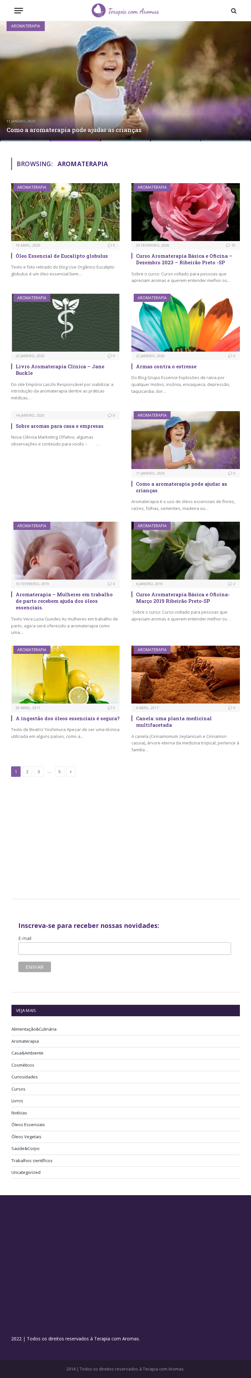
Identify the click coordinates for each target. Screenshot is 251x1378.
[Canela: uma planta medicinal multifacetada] (185, 675)
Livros (17, 1101)
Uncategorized (26, 1172)
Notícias (19, 1113)
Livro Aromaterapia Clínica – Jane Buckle (60, 369)
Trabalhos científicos (32, 1160)
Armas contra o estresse (166, 366)
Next (239, 77)
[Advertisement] (66, 839)
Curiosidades (24, 1077)
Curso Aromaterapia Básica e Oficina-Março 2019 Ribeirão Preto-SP (183, 597)
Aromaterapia (25, 26)
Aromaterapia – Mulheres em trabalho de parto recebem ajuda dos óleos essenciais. (64, 601)
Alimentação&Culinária (34, 1029)
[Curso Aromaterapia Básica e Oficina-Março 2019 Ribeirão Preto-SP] (185, 551)
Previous (12, 77)
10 (233, 245)
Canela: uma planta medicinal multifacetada (174, 721)
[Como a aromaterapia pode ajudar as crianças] (125, 81)
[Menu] (18, 10)
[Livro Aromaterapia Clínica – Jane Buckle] (65, 323)
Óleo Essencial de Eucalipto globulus (62, 256)
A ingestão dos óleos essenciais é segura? (68, 718)
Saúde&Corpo (25, 1148)
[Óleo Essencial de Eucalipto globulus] (65, 212)
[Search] (233, 10)
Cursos (18, 1089)
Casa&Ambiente (27, 1053)
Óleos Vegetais (26, 1137)
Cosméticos (22, 1065)
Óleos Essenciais (28, 1124)
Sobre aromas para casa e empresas (60, 426)
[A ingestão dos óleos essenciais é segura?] (65, 675)
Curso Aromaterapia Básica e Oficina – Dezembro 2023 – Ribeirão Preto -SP (184, 259)
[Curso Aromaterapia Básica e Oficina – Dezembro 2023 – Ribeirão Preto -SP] (185, 212)
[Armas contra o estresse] (185, 323)
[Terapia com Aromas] (125, 10)
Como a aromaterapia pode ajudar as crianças (74, 130)
